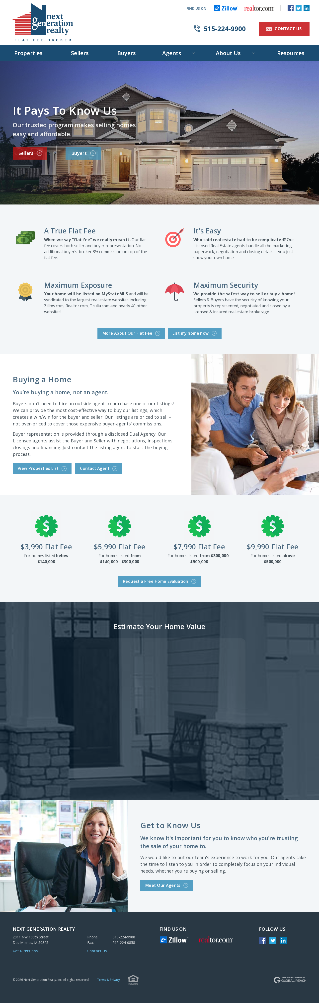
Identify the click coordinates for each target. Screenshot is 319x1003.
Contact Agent (98, 468)
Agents (171, 53)
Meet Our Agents (166, 885)
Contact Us (284, 28)
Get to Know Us (170, 825)
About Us (228, 53)
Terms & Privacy (108, 980)
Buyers (126, 53)
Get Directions (25, 950)
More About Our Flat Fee (130, 333)
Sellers (80, 53)
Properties (28, 53)
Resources (291, 53)
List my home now (193, 333)
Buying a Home (42, 379)
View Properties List (41, 468)
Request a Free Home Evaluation (159, 581)
